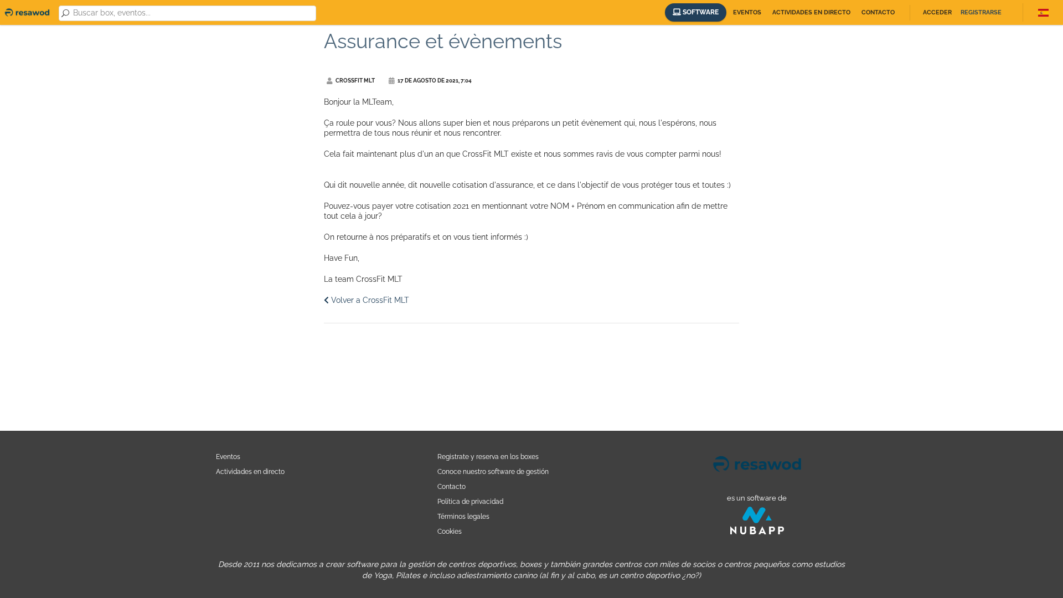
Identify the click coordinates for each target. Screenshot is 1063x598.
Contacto (878, 12)
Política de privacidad (470, 501)
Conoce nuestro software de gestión (493, 471)
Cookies (449, 531)
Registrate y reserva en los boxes (488, 456)
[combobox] (192, 13)
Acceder (937, 12)
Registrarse (981, 12)
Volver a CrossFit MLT (369, 300)
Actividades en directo (811, 12)
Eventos (747, 12)
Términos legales (463, 516)
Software (700, 12)
